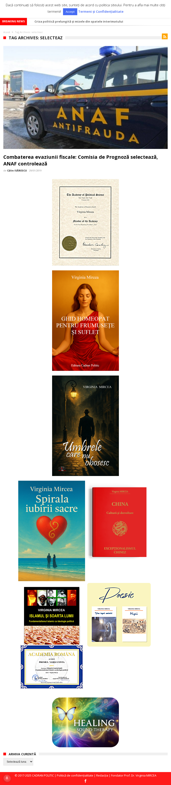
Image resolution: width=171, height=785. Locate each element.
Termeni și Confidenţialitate (101, 11)
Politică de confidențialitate (75, 775)
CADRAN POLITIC (43, 775)
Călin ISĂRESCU (17, 170)
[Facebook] (85, 781)
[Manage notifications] (6, 778)
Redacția (102, 775)
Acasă (6, 32)
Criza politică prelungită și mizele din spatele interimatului (79, 21)
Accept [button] (70, 12)
